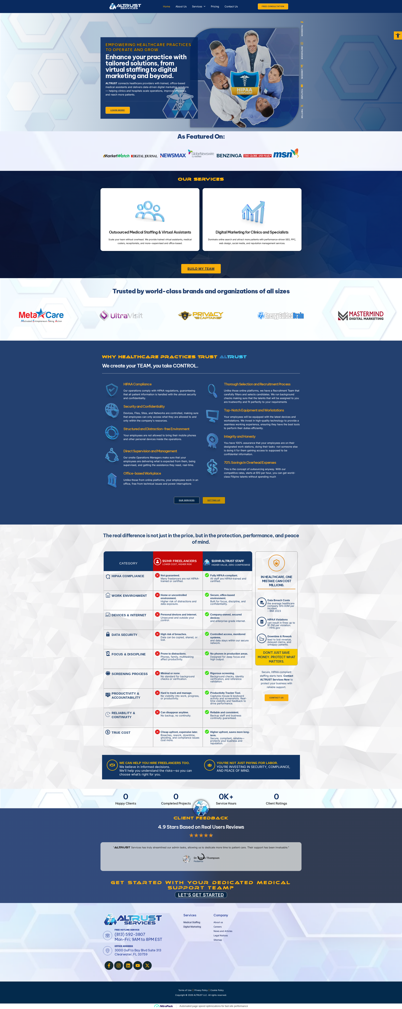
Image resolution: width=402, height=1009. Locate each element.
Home (166, 6)
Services (197, 6)
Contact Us (231, 6)
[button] (104, 156)
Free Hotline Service (127, 930)
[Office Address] (107, 950)
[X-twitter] (147, 965)
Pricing (215, 6)
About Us (181, 6)
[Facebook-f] (109, 965)
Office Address (124, 946)
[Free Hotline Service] (107, 935)
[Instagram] (118, 965)
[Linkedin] (128, 965)
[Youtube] (137, 965)
